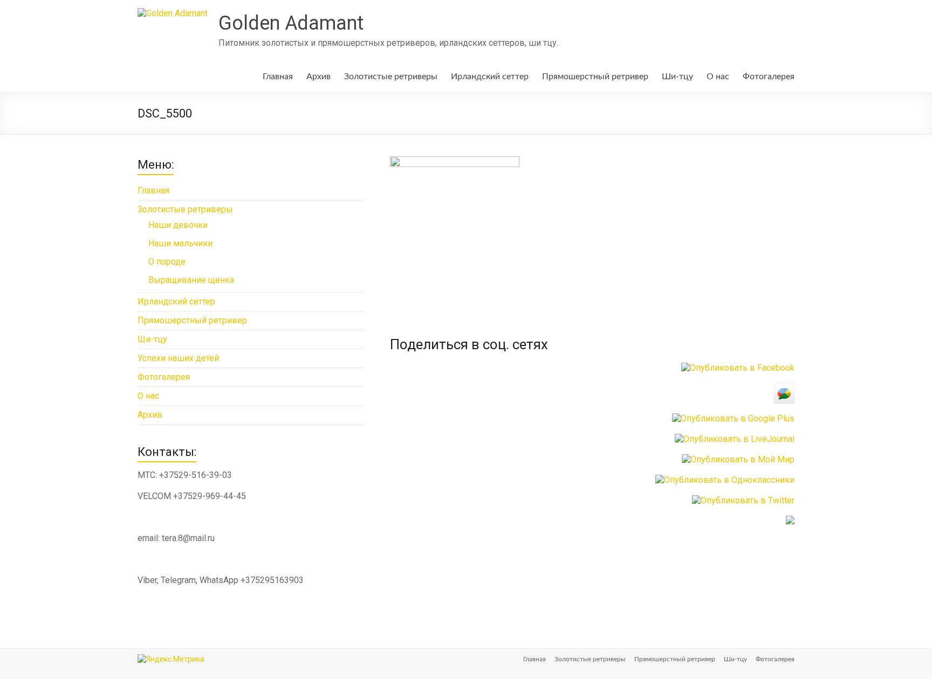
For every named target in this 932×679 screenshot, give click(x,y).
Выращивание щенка (191, 280)
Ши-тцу (677, 76)
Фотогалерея (768, 76)
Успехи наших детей (178, 358)
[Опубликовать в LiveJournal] (734, 439)
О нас (718, 76)
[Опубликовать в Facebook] (737, 368)
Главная (278, 76)
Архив (318, 76)
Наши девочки (178, 225)
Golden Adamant (291, 23)
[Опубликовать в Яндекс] (790, 521)
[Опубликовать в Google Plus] (733, 418)
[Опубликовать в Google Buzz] (784, 388)
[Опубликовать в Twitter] (743, 500)
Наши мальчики (180, 243)
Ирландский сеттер (490, 76)
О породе (167, 262)
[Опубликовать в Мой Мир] (738, 459)
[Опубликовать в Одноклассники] (724, 480)
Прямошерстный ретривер (595, 76)
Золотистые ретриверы (390, 76)
